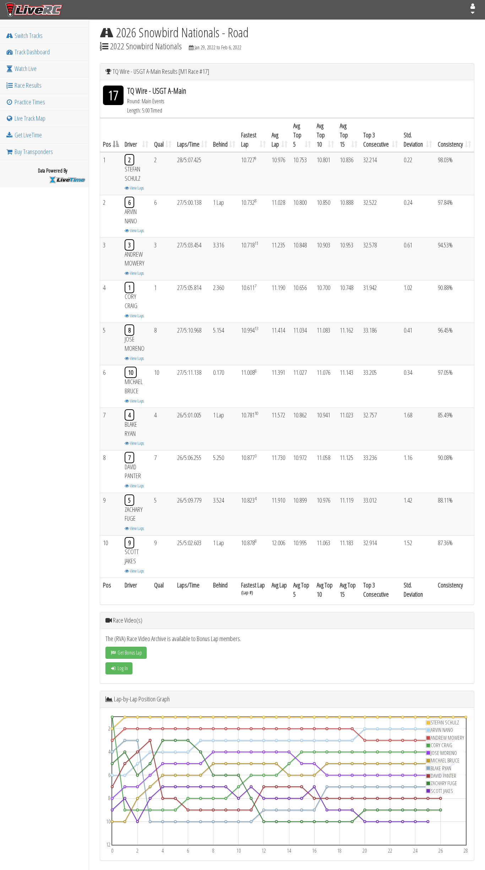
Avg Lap (275, 139)
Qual (159, 144)
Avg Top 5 (297, 134)
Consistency (450, 144)
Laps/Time (188, 144)
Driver (131, 144)
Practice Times (29, 102)
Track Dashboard (31, 52)
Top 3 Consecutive (376, 139)
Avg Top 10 (321, 134)
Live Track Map (29, 118)
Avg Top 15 (344, 134)
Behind (220, 144)
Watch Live (25, 68)
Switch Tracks (28, 35)
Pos (107, 144)
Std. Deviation (413, 139)
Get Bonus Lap (129, 652)
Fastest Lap (248, 139)
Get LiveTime (27, 135)
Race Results (27, 85)
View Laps (136, 188)
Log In (122, 668)
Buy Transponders (33, 151)
